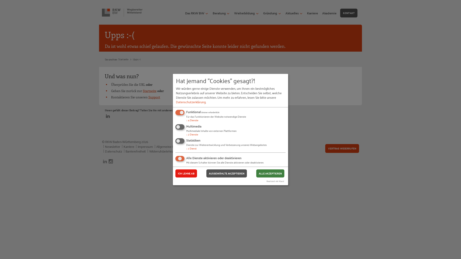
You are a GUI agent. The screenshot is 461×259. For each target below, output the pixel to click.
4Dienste (192, 120)
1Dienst (191, 148)
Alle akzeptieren (270, 173)
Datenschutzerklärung (191, 102)
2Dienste (192, 134)
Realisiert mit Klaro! (275, 181)
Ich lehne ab (186, 173)
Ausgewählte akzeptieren (226, 173)
